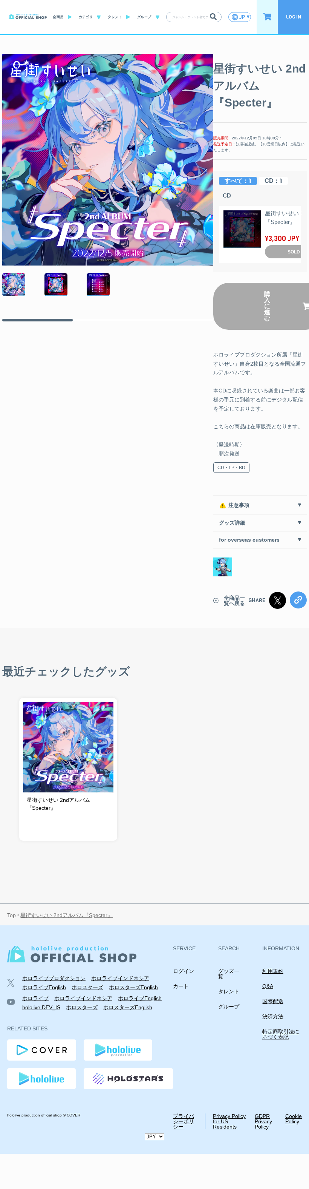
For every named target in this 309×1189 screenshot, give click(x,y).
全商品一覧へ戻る (234, 600)
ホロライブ (35, 998)
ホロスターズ (87, 987)
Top (11, 915)
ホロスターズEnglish (133, 987)
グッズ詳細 (232, 523)
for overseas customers (249, 540)
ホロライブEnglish (44, 987)
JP (242, 17)
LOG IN (293, 17)
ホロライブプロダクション (54, 978)
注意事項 (238, 505)
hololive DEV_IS (41, 1007)
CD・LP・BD (231, 467)
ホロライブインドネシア (120, 978)
